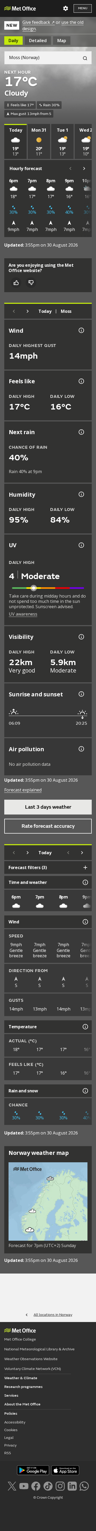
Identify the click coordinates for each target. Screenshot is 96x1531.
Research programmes (23, 1387)
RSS (7, 1453)
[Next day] (27, 311)
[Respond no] (31, 282)
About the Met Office (22, 1404)
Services (11, 1395)
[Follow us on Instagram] (60, 1486)
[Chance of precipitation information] (80, 432)
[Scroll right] (84, 168)
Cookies (11, 1430)
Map (61, 40)
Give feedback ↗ (38, 22)
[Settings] (66, 8)
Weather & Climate (20, 1378)
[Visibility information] (80, 636)
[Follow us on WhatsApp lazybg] (84, 1486)
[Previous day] (14, 311)
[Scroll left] (70, 168)
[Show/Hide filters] (85, 867)
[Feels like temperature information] (80, 381)
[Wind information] (84, 921)
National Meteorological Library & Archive (39, 1349)
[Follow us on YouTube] (24, 1486)
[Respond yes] (16, 282)
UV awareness (23, 614)
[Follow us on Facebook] (36, 1486)
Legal (9, 1437)
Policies (10, 1413)
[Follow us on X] (12, 1486)
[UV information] (80, 545)
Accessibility (14, 1422)
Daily (13, 40)
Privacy (10, 1445)
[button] (50, 1178)
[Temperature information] (84, 1026)
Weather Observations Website (31, 1359)
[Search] (82, 57)
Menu (82, 8)
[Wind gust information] (80, 330)
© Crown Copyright (48, 1498)
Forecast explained (23, 790)
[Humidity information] (80, 494)
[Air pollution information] (80, 748)
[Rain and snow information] (84, 1090)
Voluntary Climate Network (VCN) (32, 1369)
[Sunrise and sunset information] (80, 694)
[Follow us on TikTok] (48, 1486)
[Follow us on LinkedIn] (72, 1486)
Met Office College (20, 1339)
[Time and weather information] (84, 882)
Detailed (38, 40)
